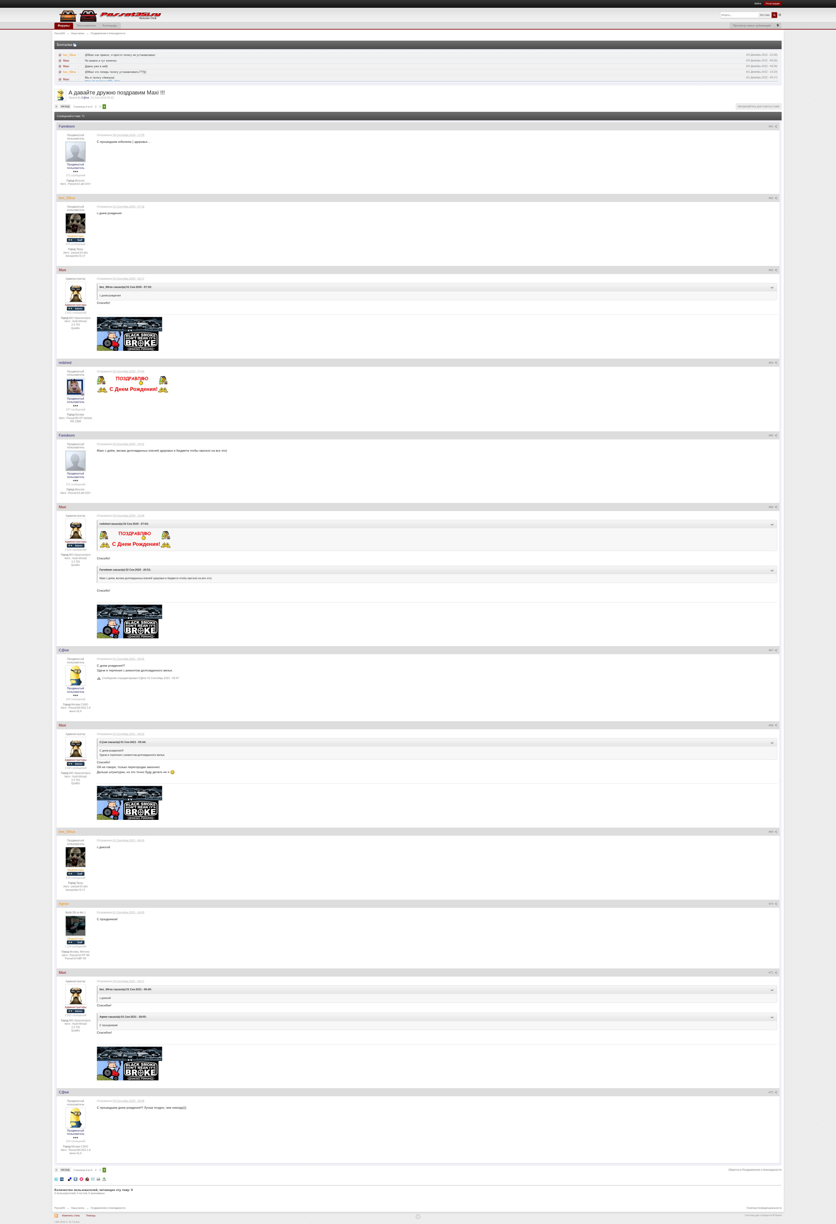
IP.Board (777, 1215)
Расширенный (780, 15)
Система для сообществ (758, 1215)
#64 (771, 362)
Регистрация (773, 3)
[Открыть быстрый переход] (778, 26)
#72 (771, 1092)
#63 (771, 270)
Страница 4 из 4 (83, 106)
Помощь (91, 1215)
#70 (771, 903)
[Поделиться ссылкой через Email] (92, 1179)
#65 (771, 435)
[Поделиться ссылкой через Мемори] (81, 1179)
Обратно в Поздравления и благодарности (755, 1169)
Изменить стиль (71, 1215)
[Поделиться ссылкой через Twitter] (56, 1179)
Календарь (110, 25)
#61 (771, 126)
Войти (758, 3)
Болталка (64, 45)
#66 (771, 507)
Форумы (64, 25)
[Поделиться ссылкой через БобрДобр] (87, 1179)
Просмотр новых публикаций (752, 25)
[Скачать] (104, 1179)
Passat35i (59, 1208)
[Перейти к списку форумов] (108, 14)
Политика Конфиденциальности (764, 1208)
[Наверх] (418, 1216)
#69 (771, 831)
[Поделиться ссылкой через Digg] (62, 1179)
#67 (771, 650)
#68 (771, 725)
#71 (771, 972)
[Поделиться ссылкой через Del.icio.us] (69, 1179)
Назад (65, 106)
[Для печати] (98, 1179)
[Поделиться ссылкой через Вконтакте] (76, 1179)
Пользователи (86, 25)
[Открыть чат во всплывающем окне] (74, 45)
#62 (771, 198)
